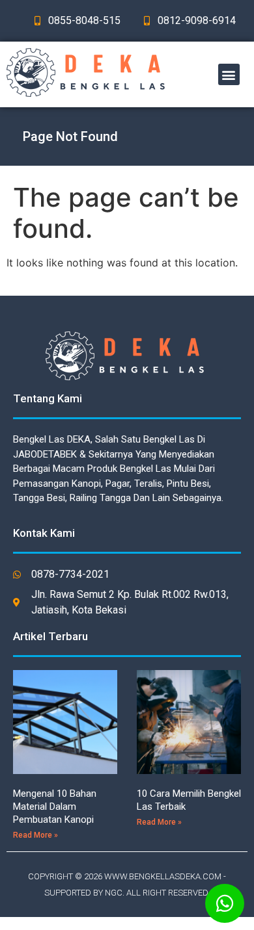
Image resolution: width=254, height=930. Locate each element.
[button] (229, 74)
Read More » (35, 835)
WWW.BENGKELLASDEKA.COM (162, 876)
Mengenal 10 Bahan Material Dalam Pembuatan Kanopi (54, 806)
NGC (113, 893)
